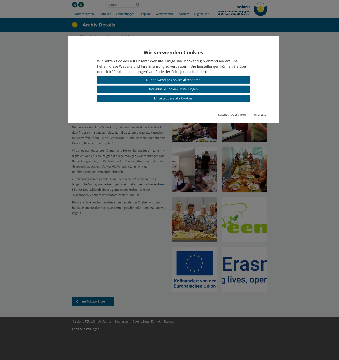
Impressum (261, 114)
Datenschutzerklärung (232, 114)
